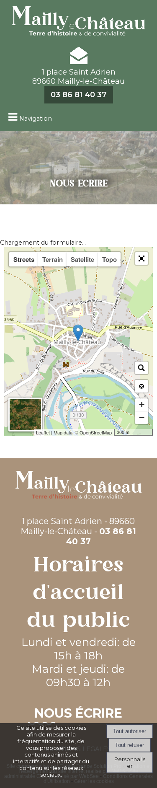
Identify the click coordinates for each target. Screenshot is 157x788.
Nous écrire (78, 713)
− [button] (141, 417)
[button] (141, 258)
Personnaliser (129, 762)
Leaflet (43, 432)
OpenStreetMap (96, 432)
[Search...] (141, 368)
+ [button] (141, 404)
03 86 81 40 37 (79, 94)
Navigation (35, 118)
